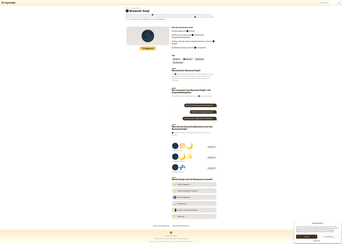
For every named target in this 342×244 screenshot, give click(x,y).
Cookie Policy (316, 240)
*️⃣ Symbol (200, 59)
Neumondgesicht (181, 197)
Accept (307, 236)
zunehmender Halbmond (181, 226)
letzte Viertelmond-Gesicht (185, 191)
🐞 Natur (176, 59)
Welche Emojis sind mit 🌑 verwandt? (190, 48)
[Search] (338, 3)
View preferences (329, 236)
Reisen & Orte (135, 8)
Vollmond (178, 216)
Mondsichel (179, 203)
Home (127, 8)
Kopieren (149, 48)
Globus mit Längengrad (160, 226)
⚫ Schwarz (187, 59)
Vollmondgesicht (181, 184)
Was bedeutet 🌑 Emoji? (184, 31)
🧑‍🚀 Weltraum (178, 63)
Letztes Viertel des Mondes (185, 210)
